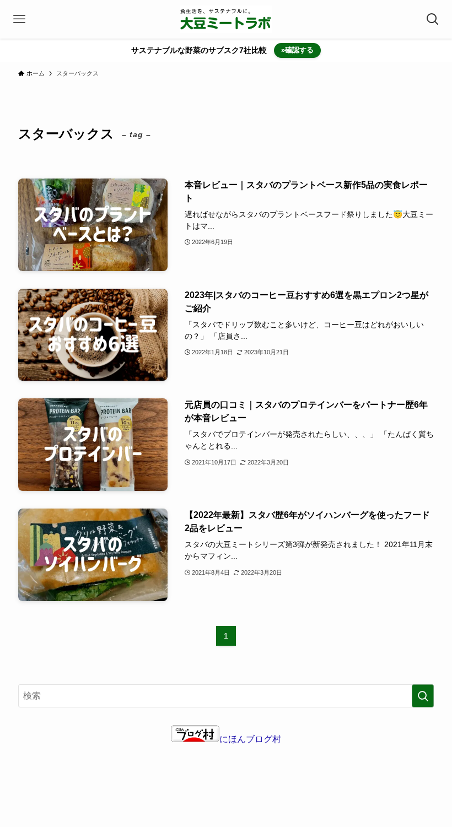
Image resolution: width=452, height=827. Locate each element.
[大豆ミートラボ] (226, 19)
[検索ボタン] (432, 19)
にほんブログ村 (250, 739)
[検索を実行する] (423, 695)
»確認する (297, 50)
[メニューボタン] (19, 19)
